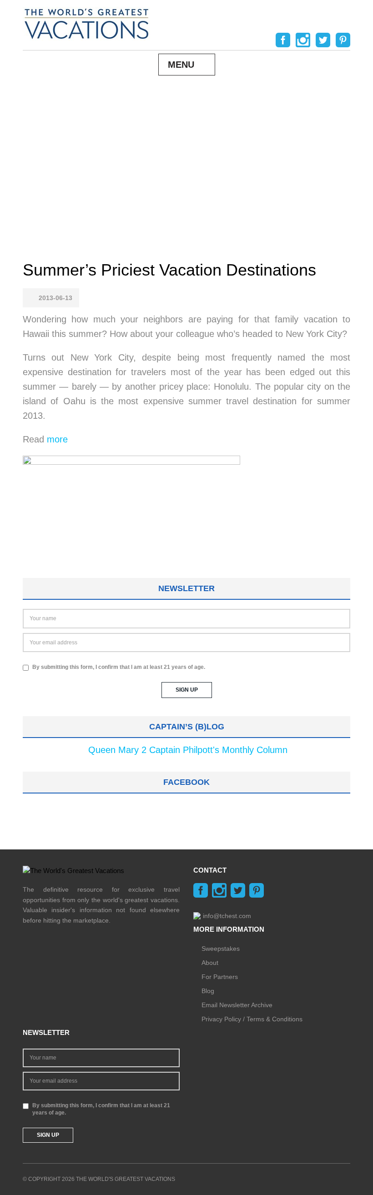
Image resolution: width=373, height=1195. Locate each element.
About (210, 962)
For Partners (220, 976)
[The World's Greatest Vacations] (86, 23)
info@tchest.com (227, 915)
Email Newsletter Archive (237, 1005)
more (57, 439)
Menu (181, 65)
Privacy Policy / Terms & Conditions (252, 1019)
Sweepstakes (221, 948)
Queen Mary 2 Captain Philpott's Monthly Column (187, 750)
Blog (208, 990)
